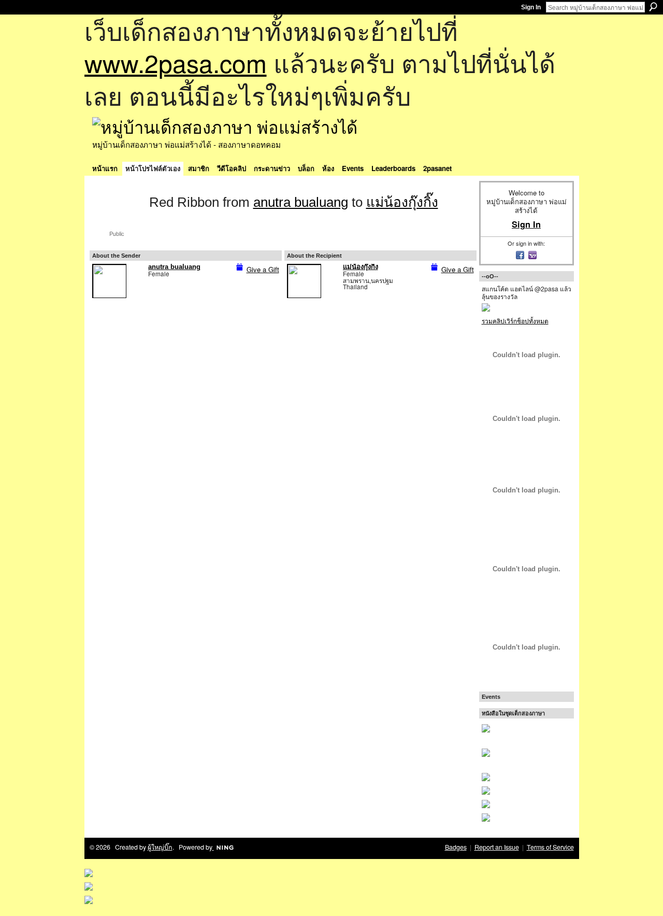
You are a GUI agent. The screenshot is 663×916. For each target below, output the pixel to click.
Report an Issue (496, 847)
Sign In (531, 7)
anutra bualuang (300, 202)
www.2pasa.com (175, 62)
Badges (456, 847)
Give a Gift (263, 269)
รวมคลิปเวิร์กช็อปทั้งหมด (515, 320)
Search (653, 6)
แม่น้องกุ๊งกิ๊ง (402, 202)
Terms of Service (550, 847)
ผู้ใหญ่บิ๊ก (160, 847)
